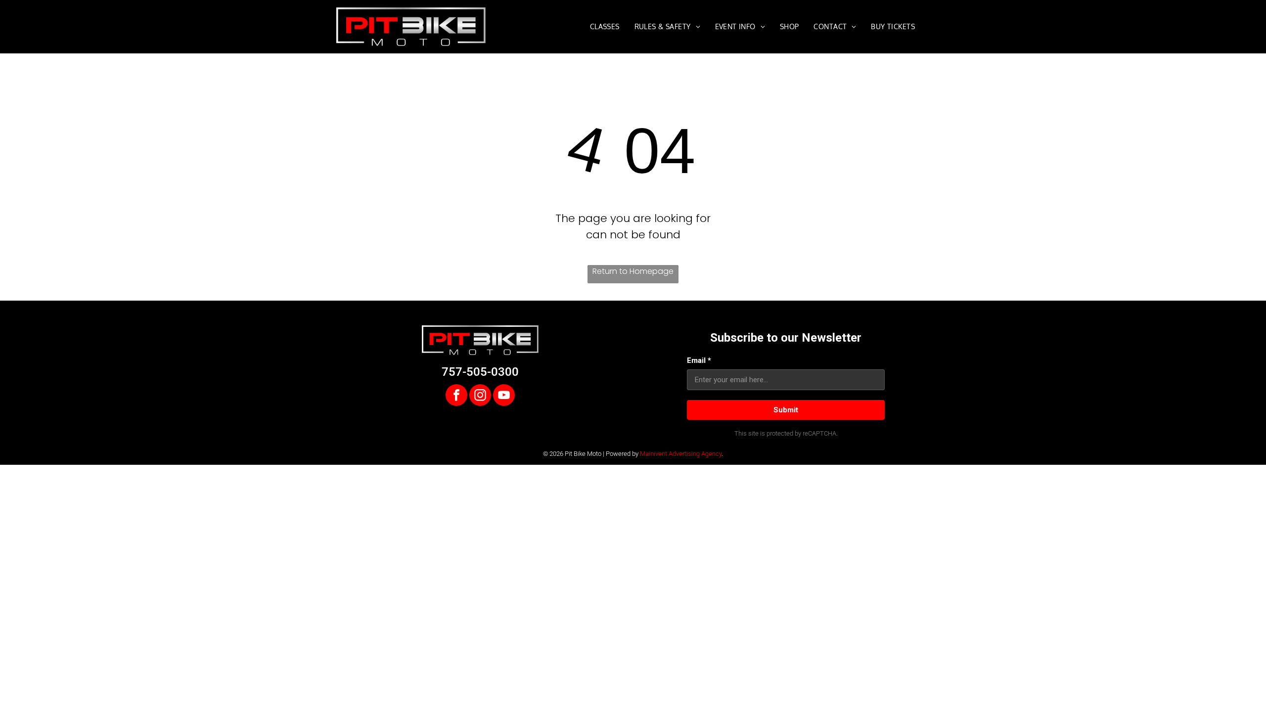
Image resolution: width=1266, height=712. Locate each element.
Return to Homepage (633, 271)
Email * (699, 360)
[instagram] (480, 396)
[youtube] (504, 396)
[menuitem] (605, 26)
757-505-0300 (480, 372)
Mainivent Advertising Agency (681, 453)
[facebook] (456, 396)
